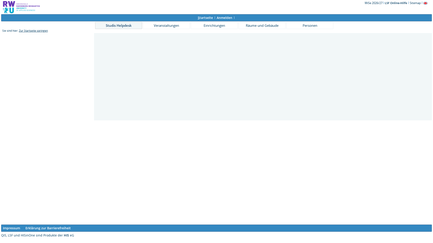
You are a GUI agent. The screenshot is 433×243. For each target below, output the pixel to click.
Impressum (11, 228)
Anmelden (224, 18)
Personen (310, 25)
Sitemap (415, 3)
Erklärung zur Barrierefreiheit (48, 228)
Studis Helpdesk (119, 25)
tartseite (205, 18)
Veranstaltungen (166, 25)
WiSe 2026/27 (374, 3)
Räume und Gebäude (262, 25)
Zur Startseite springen (33, 30)
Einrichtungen (214, 25)
